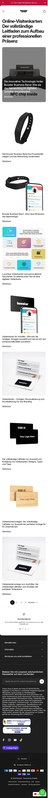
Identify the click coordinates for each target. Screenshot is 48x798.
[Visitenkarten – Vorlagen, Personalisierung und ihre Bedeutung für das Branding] (24, 374)
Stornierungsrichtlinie (33, 771)
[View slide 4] (28, 629)
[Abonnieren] (40, 666)
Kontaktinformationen (13, 771)
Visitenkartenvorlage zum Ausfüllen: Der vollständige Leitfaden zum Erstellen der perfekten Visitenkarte (20, 586)
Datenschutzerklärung (23, 768)
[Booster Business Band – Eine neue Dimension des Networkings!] (24, 189)
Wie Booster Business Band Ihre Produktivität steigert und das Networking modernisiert (22, 155)
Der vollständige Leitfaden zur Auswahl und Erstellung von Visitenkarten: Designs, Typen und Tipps (22, 461)
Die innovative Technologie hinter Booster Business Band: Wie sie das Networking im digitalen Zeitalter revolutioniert (23, 86)
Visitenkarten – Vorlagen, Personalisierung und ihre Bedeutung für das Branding (23, 400)
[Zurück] (3, 2)
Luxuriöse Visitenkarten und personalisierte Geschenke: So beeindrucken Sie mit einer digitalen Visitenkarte (21, 276)
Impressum (23, 771)
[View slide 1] (20, 629)
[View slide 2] (22, 629)
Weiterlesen (8, 96)
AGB (32, 768)
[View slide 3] (25, 629)
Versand (36, 768)
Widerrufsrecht (12, 768)
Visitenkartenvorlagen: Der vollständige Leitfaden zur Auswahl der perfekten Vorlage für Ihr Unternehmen (24, 524)
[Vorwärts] (44, 2)
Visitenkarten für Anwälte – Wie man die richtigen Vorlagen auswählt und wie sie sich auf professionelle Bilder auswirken (24, 339)
